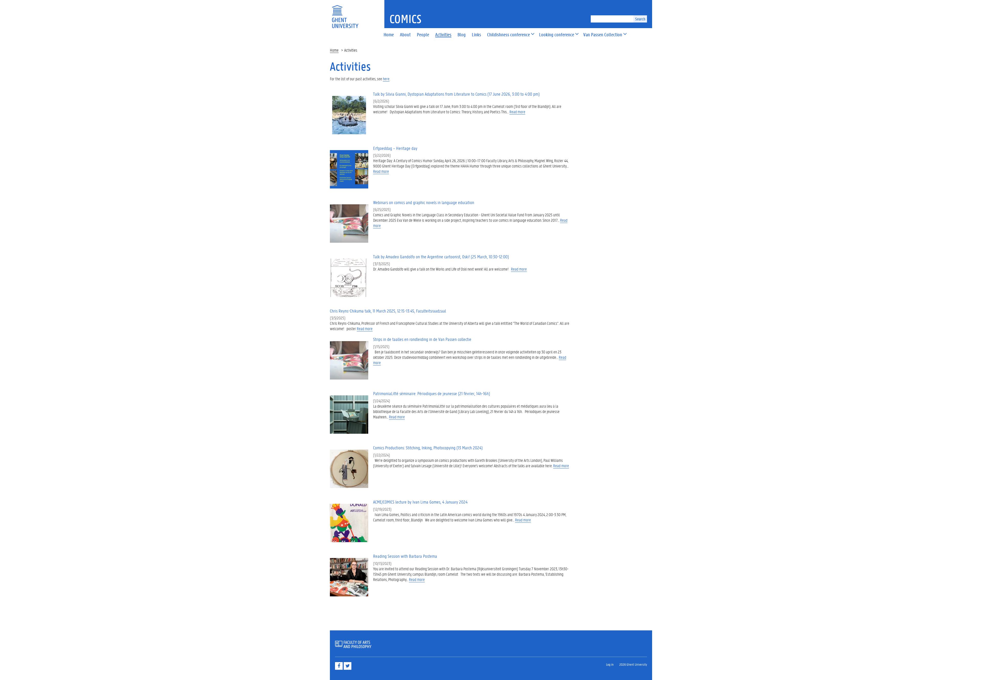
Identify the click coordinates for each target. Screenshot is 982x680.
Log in (609, 664)
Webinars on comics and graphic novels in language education (423, 202)
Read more (517, 111)
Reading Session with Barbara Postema (405, 556)
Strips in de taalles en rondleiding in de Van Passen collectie (422, 339)
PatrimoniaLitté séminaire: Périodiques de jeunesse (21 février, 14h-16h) (431, 393)
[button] (508, 34)
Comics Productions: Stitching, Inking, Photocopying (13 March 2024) (428, 448)
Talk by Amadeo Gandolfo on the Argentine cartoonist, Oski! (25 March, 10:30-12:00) (441, 257)
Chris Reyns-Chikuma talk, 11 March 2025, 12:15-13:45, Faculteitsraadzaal (388, 311)
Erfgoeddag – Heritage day (395, 148)
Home (334, 50)
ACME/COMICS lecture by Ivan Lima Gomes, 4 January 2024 (420, 502)
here (386, 78)
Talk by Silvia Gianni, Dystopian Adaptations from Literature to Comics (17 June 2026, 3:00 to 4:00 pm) (456, 94)
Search (640, 18)
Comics (405, 18)
